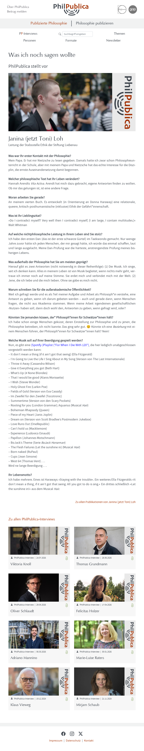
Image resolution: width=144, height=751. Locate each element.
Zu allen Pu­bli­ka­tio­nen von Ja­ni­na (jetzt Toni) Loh (105, 502)
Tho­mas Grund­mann (91, 564)
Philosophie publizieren (94, 23)
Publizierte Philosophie (49, 23)
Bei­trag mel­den (17, 11)
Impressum (55, 740)
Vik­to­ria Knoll (21, 564)
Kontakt (88, 740)
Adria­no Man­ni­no (24, 658)
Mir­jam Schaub (87, 705)
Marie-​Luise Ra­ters (90, 658)
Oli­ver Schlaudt (22, 611)
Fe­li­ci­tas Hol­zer (87, 611)
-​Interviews (28, 34)
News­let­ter (113, 40)
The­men (119, 34)
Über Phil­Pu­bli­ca (18, 7)
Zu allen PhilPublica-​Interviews (31, 519)
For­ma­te (71, 40)
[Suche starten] (60, 33)
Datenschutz (73, 740)
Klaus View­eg (20, 705)
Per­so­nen (29, 40)
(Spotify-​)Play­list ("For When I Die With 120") (60, 345)
